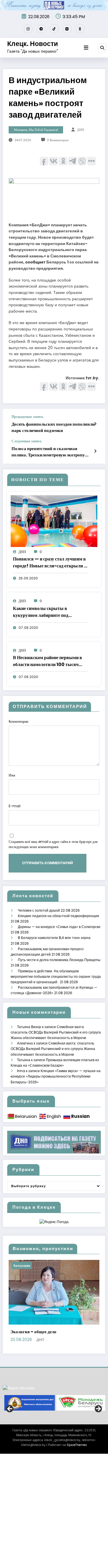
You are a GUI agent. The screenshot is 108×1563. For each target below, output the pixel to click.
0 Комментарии (58, 140)
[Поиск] (102, 47)
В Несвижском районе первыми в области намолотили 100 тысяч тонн (47, 661)
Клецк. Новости (32, 43)
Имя (12, 775)
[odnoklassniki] (80, 28)
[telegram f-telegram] (41, 28)
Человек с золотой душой (39, 910)
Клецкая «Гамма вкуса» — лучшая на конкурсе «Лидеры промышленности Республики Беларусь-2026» (56, 1076)
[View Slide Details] (28, 1412)
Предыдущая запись (27, 417)
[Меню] (86, 48)
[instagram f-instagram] (28, 28)
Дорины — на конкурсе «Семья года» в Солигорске (59, 926)
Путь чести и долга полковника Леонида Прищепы (59, 959)
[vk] (67, 28)
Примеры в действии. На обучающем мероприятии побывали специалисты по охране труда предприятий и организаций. (56, 976)
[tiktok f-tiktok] (54, 28)
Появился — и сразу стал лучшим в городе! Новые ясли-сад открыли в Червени (49, 562)
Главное (37, 1265)
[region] (54, 1412)
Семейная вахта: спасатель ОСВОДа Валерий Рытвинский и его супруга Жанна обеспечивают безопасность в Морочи (56, 1032)
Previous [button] (10, 1418)
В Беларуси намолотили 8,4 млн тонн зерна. (55, 937)
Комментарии (18, 721)
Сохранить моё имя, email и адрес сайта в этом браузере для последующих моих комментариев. (53, 844)
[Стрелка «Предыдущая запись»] (95, 423)
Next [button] (98, 1418)
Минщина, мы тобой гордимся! (36, 130)
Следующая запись (26, 441)
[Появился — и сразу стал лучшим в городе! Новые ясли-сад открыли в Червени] (54, 520)
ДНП (80, 130)
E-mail (14, 805)
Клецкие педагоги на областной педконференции (58, 915)
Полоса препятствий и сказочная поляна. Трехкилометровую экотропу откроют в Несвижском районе (48, 451)
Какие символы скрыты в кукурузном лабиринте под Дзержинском (40, 612)
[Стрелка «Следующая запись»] (95, 451)
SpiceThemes (77, 1454)
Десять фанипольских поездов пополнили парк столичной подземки (53, 427)
